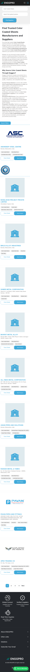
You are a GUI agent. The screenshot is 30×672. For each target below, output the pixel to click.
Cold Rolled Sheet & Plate (17, 154)
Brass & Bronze (18, 343)
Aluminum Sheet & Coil (18, 209)
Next (23, 585)
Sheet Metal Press (15, 152)
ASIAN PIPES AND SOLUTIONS (12, 425)
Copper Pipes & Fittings (18, 568)
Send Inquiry (21, 158)
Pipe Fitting (3, 253)
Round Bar (23, 250)
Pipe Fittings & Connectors (6, 568)
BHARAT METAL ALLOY (9, 334)
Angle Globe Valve (15, 250)
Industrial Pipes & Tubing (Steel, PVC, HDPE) (20, 430)
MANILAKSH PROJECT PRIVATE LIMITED (12, 201)
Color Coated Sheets (5, 152)
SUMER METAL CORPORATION (12, 289)
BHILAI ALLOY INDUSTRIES (11, 245)
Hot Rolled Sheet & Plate (6, 154)
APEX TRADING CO (8, 561)
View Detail (9, 158)
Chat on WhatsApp (22, 668)
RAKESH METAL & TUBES (10, 469)
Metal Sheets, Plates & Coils (6, 209)
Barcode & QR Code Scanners (7, 343)
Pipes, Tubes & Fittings (22, 522)
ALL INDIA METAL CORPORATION (13, 380)
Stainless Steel (23, 296)
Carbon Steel (14, 207)
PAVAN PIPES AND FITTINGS (11, 514)
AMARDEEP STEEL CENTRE (11, 147)
